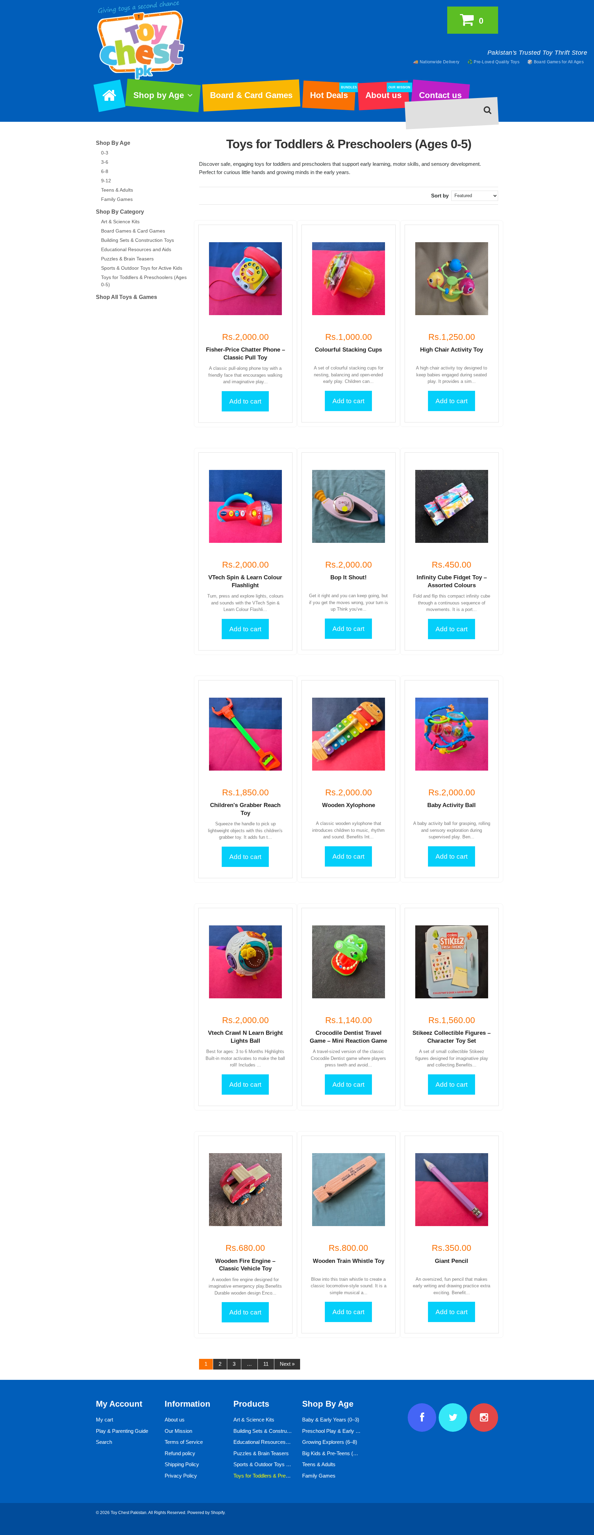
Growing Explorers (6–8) (329, 1442)
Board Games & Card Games (133, 231)
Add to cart (245, 401)
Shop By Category (120, 212)
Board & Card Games (251, 95)
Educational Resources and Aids (136, 249)
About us (387, 93)
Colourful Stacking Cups (348, 349)
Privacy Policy (181, 1476)
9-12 (106, 180)
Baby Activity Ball (451, 805)
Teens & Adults (117, 190)
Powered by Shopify (205, 1512)
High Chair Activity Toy (451, 349)
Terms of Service (184, 1442)
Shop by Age (158, 95)
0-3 (104, 152)
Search (104, 1442)
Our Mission (178, 1431)
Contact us (440, 95)
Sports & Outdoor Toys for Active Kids (141, 268)
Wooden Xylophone (348, 805)
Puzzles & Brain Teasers (127, 258)
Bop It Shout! (348, 577)
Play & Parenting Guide (122, 1431)
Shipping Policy (182, 1464)
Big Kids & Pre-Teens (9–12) (334, 1453)
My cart (104, 1420)
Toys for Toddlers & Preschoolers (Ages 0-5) (283, 1476)
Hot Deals (332, 93)
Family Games (117, 199)
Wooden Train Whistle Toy (348, 1261)
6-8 (104, 171)
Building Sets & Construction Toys (137, 240)
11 (265, 1364)
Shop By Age (113, 143)
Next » (287, 1364)
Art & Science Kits (120, 221)
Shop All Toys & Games (126, 297)
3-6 (104, 162)
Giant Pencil (451, 1261)
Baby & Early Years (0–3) (330, 1420)
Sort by (440, 195)
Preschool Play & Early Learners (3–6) (345, 1431)
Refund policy (180, 1453)
